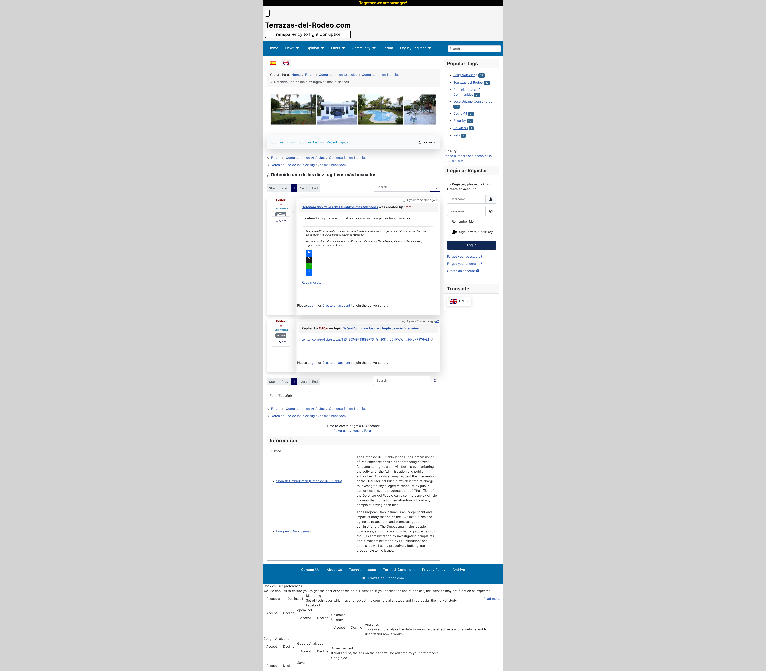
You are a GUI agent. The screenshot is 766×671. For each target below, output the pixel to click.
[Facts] (342, 48)
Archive (458, 570)
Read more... (311, 282)
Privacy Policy (433, 570)
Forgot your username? (464, 264)
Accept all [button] (273, 599)
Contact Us (310, 570)
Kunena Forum (363, 431)
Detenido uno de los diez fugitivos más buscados (340, 207)
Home (273, 48)
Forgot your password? (464, 256)
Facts (335, 48)
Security (459, 121)
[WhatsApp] (368, 266)
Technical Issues (362, 570)
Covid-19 (460, 113)
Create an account (336, 305)
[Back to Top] (759, 663)
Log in (312, 305)
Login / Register (413, 48)
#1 (437, 200)
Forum (388, 48)
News (289, 48)
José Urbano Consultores (472, 101)
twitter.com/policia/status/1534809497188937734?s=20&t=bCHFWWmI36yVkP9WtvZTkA (367, 339)
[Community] (373, 48)
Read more (491, 599)
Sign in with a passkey (475, 232)
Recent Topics (337, 142)
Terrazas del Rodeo (468, 82)
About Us (334, 570)
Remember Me (463, 221)
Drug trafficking (465, 75)
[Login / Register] (428, 48)
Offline (281, 214)
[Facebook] (368, 253)
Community (361, 48)
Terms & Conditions (399, 570)
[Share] (368, 272)
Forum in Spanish (311, 142)
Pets (456, 135)
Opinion (312, 48)
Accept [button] (271, 613)
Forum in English (282, 142)
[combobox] (474, 48)
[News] (296, 48)
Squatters (460, 128)
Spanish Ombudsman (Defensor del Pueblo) (309, 481)
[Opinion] (321, 48)
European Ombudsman (293, 531)
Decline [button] (288, 613)
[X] (368, 260)
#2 (437, 321)
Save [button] (301, 663)
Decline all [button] (295, 599)
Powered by (342, 431)
